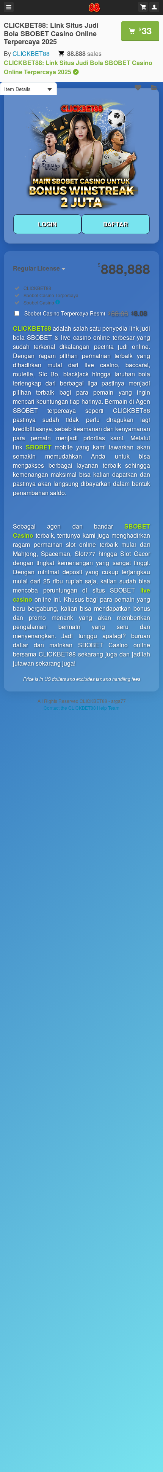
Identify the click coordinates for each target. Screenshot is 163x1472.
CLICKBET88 (31, 53)
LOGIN (47, 224)
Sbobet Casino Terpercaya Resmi (85, 313)
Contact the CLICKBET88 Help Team (81, 707)
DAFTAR (115, 224)
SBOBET (39, 447)
